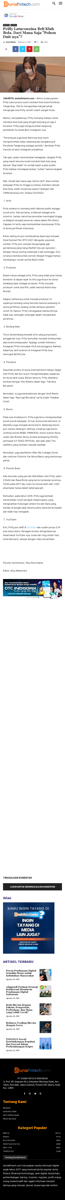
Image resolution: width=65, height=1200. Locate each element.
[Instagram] (30, 1094)
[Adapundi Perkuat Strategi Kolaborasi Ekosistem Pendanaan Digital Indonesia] (45, 991)
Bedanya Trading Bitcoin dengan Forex (21, 1024)
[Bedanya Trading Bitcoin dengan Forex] (45, 1027)
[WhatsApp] (36, 49)
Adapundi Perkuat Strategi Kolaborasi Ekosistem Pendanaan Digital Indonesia (22, 991)
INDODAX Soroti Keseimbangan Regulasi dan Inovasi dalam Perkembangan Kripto (20, 1043)
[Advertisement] (32, 736)
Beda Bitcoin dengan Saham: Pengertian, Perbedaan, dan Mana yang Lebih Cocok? (19, 1009)
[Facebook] (16, 49)
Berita (6, 25)
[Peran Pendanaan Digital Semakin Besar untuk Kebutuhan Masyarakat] (45, 975)
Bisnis (13, 25)
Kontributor (11, 42)
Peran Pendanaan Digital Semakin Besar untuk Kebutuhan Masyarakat (21, 973)
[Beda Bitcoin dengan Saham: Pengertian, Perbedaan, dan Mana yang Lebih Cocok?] (45, 1009)
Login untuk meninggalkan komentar (32, 886)
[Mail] (35, 1094)
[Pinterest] (29, 49)
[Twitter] (23, 49)
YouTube (31, 527)
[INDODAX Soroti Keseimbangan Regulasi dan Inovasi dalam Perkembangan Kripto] (45, 1043)
